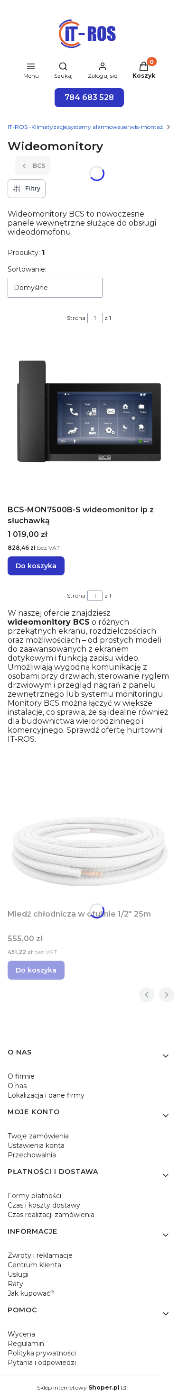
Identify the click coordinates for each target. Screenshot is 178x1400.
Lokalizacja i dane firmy (46, 1095)
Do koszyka (36, 566)
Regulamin (26, 1343)
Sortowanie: (27, 269)
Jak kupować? (31, 1293)
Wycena (21, 1334)
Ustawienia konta (36, 1145)
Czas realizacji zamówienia (51, 1214)
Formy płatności (34, 1195)
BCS (39, 165)
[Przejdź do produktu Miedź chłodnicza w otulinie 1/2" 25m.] (89, 851)
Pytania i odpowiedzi (42, 1362)
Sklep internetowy (78, 1387)
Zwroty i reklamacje (40, 1255)
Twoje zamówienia (38, 1136)
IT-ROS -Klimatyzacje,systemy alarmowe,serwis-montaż (85, 126)
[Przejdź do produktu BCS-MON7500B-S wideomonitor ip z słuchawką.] (89, 419)
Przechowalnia (32, 1155)
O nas (17, 1086)
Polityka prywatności (42, 1353)
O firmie (21, 1076)
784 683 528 (89, 97)
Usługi (18, 1274)
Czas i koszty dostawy (44, 1205)
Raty (15, 1284)
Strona (76, 317)
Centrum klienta (34, 1265)
